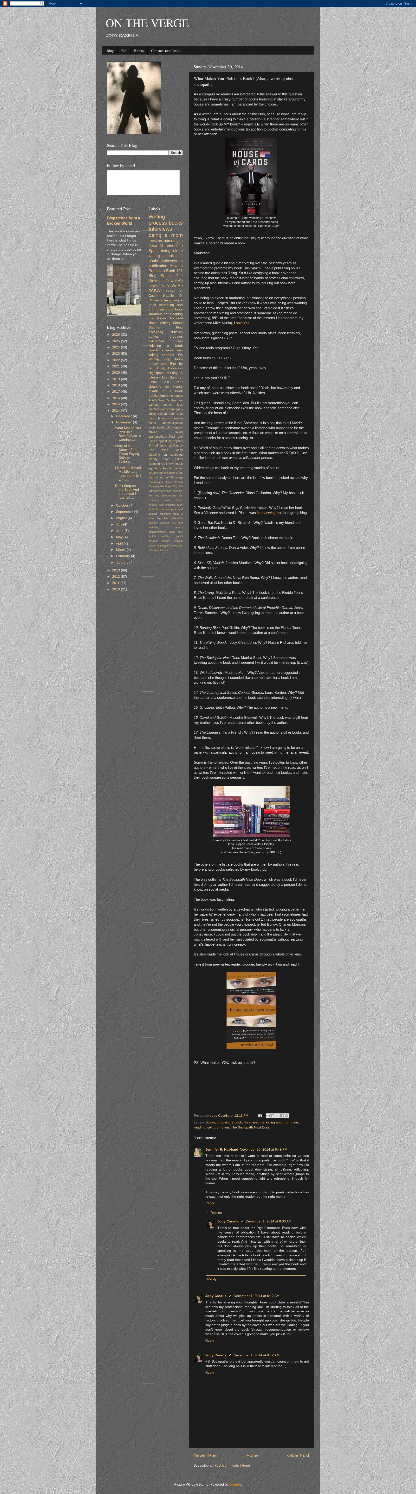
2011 (116, 583)
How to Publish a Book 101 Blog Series (166, 271)
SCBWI (155, 291)
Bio (124, 50)
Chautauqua (156, 482)
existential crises (166, 341)
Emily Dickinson (170, 368)
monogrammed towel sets (166, 531)
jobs (180, 404)
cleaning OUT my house (166, 463)
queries (166, 540)
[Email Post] (259, 1115)
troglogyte (163, 545)
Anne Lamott (174, 395)
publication (157, 395)
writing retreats (161, 355)
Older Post (298, 1455)
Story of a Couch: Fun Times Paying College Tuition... (127, 453)
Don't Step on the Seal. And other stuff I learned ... (127, 491)
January (122, 562)
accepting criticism (166, 332)
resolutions (174, 350)
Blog (110, 50)
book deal (176, 413)
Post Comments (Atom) (232, 1465)
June (120, 531)
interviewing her (269, 513)
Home (252, 1455)
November (124, 422)
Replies (216, 1213)
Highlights (156, 373)
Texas (164, 450)
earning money (160, 404)
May (120, 537)
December (124, 416)
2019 (116, 379)
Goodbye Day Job (171, 486)
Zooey (179, 450)
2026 (116, 334)
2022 (116, 360)
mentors (154, 409)
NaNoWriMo (172, 286)
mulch (152, 536)
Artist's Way (156, 400)
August (122, 518)
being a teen (172, 250)
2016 (116, 398)
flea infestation (173, 518)
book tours (174, 309)
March (121, 550)
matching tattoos (166, 527)
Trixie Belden (158, 413)
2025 (116, 341)
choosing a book (229, 1122)
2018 (116, 385)
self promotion (218, 1127)
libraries (167, 245)
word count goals (171, 409)
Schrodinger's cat (160, 445)
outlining (165, 536)
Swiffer (179, 500)
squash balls (157, 473)
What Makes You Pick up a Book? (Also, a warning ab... (128, 433)
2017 (116, 391)
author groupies (166, 336)
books (210, 1122)
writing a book (161, 256)
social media (157, 427)
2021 (116, 366)
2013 (116, 570)
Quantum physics (171, 441)
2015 (116, 404)
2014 (116, 410)
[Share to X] (277, 1115)
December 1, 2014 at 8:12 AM (257, 1296)
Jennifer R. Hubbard (221, 1149)
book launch (158, 418)
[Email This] (268, 1115)
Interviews (160, 229)
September (125, 512)
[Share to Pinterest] (286, 1115)
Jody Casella (228, 1221)
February (123, 556)
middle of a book (166, 391)
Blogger (235, 1484)
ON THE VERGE (147, 22)
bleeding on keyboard (166, 454)
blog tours (173, 359)
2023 (116, 353)
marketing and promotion (279, 1122)
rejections (156, 350)
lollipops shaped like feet (166, 522)
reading (199, 1127)
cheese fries (156, 504)
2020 (116, 372)
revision (155, 240)
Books (139, 50)
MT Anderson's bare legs (163, 491)
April (120, 543)
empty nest (158, 364)
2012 (116, 576)
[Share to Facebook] (282, 1115)
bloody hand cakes (166, 459)
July (119, 524)
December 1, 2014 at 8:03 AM (269, 1221)
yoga (179, 477)
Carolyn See (174, 400)
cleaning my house (166, 386)
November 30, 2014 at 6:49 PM (263, 1149)
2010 (116, 589)
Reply (209, 1203)
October (122, 505)
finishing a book (166, 345)
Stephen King (166, 327)
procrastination (173, 423)
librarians (251, 1122)
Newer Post (206, 1455)
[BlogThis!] (272, 1115)
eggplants (155, 468)
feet (159, 518)
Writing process (158, 220)
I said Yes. (242, 323)
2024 (116, 347)
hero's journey (173, 468)
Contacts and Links (165, 50)
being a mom (166, 235)
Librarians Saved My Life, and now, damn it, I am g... (128, 473)
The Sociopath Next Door (250, 1127)
